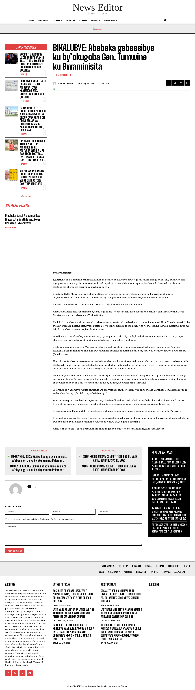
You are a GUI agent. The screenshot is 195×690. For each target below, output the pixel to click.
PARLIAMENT (44, 20)
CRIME (23, 134)
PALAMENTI (62, 75)
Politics (58, 20)
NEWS (31, 20)
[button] (165, 20)
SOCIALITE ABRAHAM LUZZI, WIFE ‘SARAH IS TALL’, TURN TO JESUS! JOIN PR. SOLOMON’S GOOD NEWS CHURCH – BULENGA (32, 62)
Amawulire (109, 20)
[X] (175, 83)
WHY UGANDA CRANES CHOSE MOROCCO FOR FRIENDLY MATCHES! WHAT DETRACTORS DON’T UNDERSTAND (32, 177)
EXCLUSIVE (70, 20)
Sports (24, 164)
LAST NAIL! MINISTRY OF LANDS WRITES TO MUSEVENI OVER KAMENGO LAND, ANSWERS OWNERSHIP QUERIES (33, 89)
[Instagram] (15, 673)
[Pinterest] (181, 83)
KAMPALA (95, 20)
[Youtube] (30, 673)
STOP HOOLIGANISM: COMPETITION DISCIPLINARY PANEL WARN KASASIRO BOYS (109, 468)
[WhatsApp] (187, 83)
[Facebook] (169, 83)
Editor (70, 83)
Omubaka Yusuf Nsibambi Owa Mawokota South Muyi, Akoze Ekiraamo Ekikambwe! (22, 219)
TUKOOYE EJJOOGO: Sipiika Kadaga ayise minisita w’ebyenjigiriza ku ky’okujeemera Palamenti (38, 468)
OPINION (83, 20)
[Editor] (55, 83)
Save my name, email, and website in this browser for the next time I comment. (41, 519)
